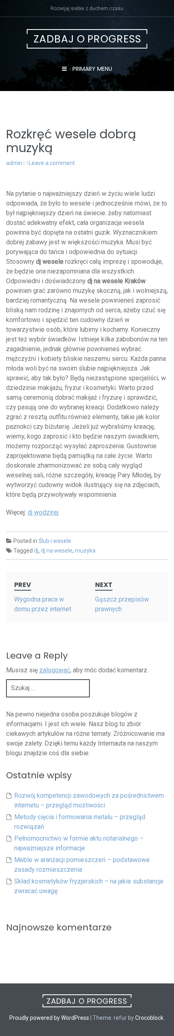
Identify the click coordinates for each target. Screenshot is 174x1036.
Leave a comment (52, 163)
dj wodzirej (43, 512)
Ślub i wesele (54, 541)
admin (14, 163)
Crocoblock (149, 1018)
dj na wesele (56, 550)
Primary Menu (91, 69)
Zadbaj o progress (87, 39)
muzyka (85, 550)
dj (36, 550)
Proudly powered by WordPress (49, 1018)
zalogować (54, 670)
